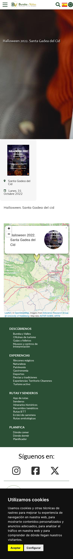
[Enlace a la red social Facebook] (36, 471)
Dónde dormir (21, 435)
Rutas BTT (19, 411)
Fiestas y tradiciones (25, 377)
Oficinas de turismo (24, 337)
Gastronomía (20, 370)
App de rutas (20, 398)
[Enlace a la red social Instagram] (17, 471)
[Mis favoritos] (70, 4)
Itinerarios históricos (25, 404)
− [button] (9, 234)
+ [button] (9, 228)
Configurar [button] (34, 547)
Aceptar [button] (15, 547)
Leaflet (8, 312)
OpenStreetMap (22, 312)
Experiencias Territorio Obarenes (32, 380)
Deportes (18, 373)
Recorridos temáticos (25, 408)
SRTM (57, 315)
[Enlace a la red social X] (56, 471)
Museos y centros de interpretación (25, 345)
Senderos (18, 401)
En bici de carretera (24, 414)
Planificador (20, 439)
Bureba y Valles (22, 333)
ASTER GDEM (46, 315)
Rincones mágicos (23, 360)
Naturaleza (19, 363)
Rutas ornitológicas (24, 418)
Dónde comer (21, 432)
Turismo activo (21, 384)
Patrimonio (19, 367)
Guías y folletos (22, 340)
